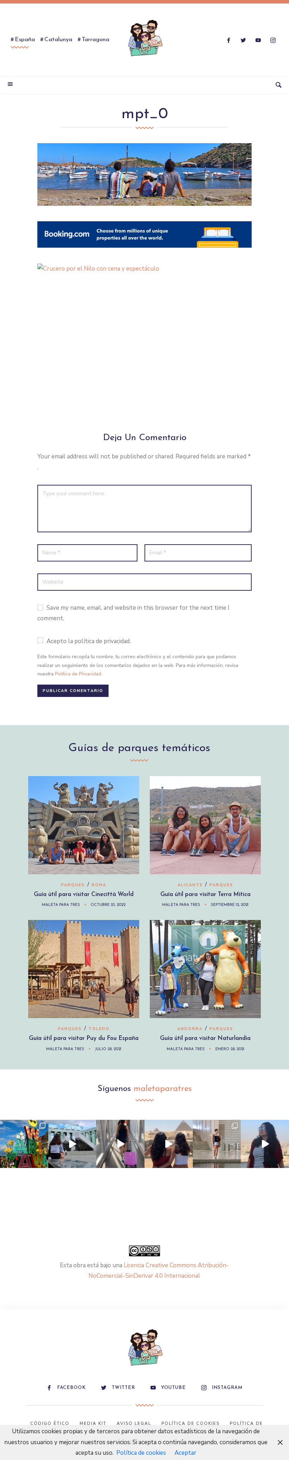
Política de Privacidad (78, 674)
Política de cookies (141, 1453)
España (25, 40)
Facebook (71, 1387)
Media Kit (93, 1423)
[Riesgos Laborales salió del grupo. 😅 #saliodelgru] (265, 1144)
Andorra (190, 1028)
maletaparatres (163, 1089)
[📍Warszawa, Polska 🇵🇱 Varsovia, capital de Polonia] (24, 1144)
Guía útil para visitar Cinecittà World (84, 894)
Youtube (173, 1387)
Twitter (123, 1387)
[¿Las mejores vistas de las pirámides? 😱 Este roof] (168, 1144)
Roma (99, 885)
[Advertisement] (144, 356)
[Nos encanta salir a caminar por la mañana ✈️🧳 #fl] (120, 1144)
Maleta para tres (61, 905)
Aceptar (185, 1453)
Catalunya (58, 40)
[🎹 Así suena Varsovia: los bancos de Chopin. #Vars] (72, 1144)
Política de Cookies (190, 1423)
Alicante (190, 885)
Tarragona (95, 40)
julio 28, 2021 (108, 1049)
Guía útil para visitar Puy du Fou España (84, 1038)
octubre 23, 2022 (108, 905)
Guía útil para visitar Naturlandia (205, 1038)
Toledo (99, 1028)
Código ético (49, 1423)
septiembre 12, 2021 (229, 905)
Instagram (227, 1387)
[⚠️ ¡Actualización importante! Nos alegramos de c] (217, 1144)
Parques (73, 885)
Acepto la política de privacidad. (89, 641)
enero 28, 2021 (229, 1049)
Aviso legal (134, 1423)
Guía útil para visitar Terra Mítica (205, 894)
